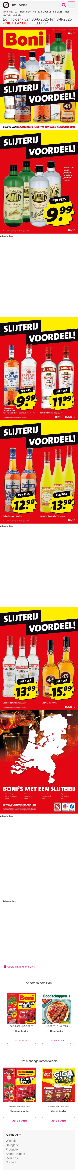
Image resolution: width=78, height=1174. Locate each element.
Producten (13, 1149)
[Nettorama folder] (19, 1085)
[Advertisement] (39, 277)
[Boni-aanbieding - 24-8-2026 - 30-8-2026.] (21, 1008)
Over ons (12, 1158)
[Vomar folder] (58, 1085)
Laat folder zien (21, 1040)
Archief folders (15, 1153)
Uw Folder (19, 4)
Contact (11, 1162)
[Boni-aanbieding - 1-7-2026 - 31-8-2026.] (56, 1008)
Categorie (12, 1145)
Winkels (11, 1140)
